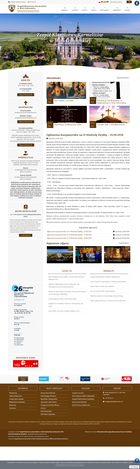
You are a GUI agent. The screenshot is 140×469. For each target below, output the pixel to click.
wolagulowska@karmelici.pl (18, 2)
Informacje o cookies (77, 465)
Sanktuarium (104, 10)
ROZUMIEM (134, 467)
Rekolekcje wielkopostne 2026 (67, 124)
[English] (102, 2)
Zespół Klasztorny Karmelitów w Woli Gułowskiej (32, 9)
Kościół (84, 10)
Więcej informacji (25, 95)
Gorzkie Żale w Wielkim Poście (111, 124)
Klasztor (75, 10)
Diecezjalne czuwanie (64, 100)
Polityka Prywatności (62, 465)
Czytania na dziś (78, 393)
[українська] (107, 2)
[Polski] (99, 2)
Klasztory (12, 405)
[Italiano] (105, 2)
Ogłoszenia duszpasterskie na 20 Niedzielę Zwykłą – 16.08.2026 (69, 235)
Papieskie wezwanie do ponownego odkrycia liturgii (106, 296)
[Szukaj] (129, 2)
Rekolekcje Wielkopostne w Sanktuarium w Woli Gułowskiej (111, 101)
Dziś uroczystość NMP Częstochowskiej (102, 291)
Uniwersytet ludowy (16, 399)
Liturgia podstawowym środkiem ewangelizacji (105, 277)
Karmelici (64, 10)
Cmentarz (12, 408)
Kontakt (127, 10)
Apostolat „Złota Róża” (49, 402)
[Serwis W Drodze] (80, 378)
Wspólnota (13, 393)
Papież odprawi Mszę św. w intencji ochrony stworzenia (108, 301)
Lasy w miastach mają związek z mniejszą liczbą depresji (108, 281)
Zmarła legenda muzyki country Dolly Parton (63, 299)
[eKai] (122, 378)
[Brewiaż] (18, 378)
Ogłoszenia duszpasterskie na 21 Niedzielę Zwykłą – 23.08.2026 (84, 135)
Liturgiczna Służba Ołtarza (50, 405)
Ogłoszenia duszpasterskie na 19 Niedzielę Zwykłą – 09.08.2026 (69, 238)
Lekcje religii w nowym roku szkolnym (102, 286)
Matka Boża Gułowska (17, 402)
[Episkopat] (101, 378)
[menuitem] (65, 9)
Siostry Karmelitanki (48, 393)
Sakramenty (117, 10)
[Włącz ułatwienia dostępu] (136, 3)
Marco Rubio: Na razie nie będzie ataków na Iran (64, 311)
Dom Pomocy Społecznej (81, 405)
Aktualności (53, 78)
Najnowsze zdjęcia (57, 243)
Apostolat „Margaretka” (49, 399)
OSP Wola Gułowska (48, 414)
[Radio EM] (60, 378)
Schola (43, 408)
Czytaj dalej (25, 235)
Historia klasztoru (15, 396)
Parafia (93, 10)
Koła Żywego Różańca (48, 396)
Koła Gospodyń (46, 411)
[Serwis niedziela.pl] (39, 378)
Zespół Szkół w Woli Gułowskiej (83, 399)
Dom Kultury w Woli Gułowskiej (83, 396)
